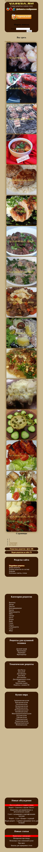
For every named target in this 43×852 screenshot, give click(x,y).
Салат (11, 623)
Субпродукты (14, 627)
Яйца (11, 631)
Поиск (13, 29)
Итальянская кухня (21, 710)
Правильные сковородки (21, 836)
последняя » (13, 545)
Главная (7, 41)
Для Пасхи (21, 670)
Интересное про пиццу (21, 838)
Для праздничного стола (21, 679)
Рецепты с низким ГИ (21, 685)
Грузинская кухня (21, 706)
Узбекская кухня (21, 719)
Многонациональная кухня (21, 713)
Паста (11, 617)
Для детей (21, 672)
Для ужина (21, 681)
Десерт (11, 604)
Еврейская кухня (22, 708)
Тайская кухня (21, 717)
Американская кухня (21, 700)
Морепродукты (14, 612)
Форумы (12, 571)
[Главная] (21, 4)
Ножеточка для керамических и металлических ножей (21, 811)
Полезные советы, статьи (18, 573)
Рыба (11, 621)
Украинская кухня (21, 721)
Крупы (11, 610)
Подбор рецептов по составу (19, 569)
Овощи (11, 616)
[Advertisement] (21, 585)
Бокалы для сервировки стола (21, 845)
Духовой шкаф (21, 649)
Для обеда (21, 675)
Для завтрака (21, 674)
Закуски (12, 606)
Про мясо (21, 843)
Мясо (11, 614)
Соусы (11, 625)
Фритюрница (21, 654)
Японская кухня (21, 725)
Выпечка (12, 602)
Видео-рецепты (14, 567)
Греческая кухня (21, 704)
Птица (11, 619)
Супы (11, 629)
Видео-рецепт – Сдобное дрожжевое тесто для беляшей (21, 822)
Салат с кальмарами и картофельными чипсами (21, 815)
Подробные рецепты (16, 565)
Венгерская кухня (21, 702)
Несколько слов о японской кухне (21, 841)
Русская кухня (21, 715)
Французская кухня (21, 723)
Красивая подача (21, 683)
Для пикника (21, 677)
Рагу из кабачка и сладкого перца (21, 805)
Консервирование (15, 608)
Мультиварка (21, 651)
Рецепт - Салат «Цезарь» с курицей (21, 818)
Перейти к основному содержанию (17, 1)
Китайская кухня (21, 712)
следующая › (13, 543)
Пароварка (21, 652)
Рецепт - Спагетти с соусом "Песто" (21, 807)
